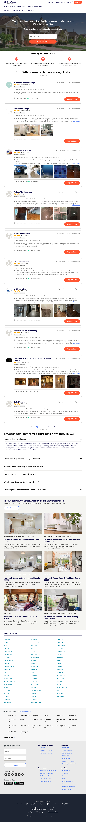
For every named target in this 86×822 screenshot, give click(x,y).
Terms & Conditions (53, 812)
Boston (32, 648)
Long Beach (8, 651)
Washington (8, 678)
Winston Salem (35, 690)
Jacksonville (8, 684)
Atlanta (6, 696)
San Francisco (9, 666)
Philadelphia (61, 645)
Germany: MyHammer (32, 804)
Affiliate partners (67, 789)
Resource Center (67, 753)
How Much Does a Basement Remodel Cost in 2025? (22, 541)
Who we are (65, 773)
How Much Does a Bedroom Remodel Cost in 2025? (22, 579)
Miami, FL (23, 720)
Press (64, 778)
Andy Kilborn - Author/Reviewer (54, 536)
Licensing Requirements (69, 764)
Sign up (15, 765)
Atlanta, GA (12, 716)
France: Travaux (21, 804)
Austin (59, 660)
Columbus (33, 699)
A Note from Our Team (68, 761)
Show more (76, 121)
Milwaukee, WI (37, 720)
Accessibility (51, 808)
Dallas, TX (47, 716)
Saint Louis (34, 666)
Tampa (6, 693)
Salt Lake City (61, 678)
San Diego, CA (61, 726)
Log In (69, 2)
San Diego (7, 663)
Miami (6, 687)
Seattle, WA (12, 732)
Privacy (33, 808)
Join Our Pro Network (46, 773)
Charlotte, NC (25, 716)
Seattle (59, 690)
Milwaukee (60, 696)
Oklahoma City (35, 703)
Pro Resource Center (46, 776)
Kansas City (34, 663)
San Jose (7, 669)
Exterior (12, 6)
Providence (61, 651)
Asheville (33, 678)
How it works (66, 770)
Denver (6, 672)
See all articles (12, 508)
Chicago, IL (36, 716)
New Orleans (34, 642)
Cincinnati (33, 693)
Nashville (60, 657)
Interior (6, 6)
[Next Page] (54, 427)
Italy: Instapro (43, 804)
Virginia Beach (62, 687)
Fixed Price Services (46, 753)
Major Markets (10, 633)
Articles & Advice (37, 6)
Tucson (6, 645)
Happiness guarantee (68, 786)
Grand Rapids (35, 654)
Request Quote (72, 99)
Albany (32, 672)
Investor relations (67, 781)
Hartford (7, 675)
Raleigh (33, 687)
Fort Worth (60, 669)
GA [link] (10, 10)
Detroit (32, 651)
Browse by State (23, 711)
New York (33, 675)
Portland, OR (24, 726)
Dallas (59, 663)
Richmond (60, 684)
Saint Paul (33, 660)
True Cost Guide (67, 750)
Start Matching (43, 41)
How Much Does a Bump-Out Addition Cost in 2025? (62, 579)
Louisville (33, 639)
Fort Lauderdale (9, 681)
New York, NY (72, 720)
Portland (60, 639)
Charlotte (33, 681)
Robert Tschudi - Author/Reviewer (15, 575)
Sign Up (77, 2)
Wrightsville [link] (16, 10)
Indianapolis (8, 703)
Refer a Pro (65, 756)
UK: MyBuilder (65, 804)
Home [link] (6, 10)
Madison (60, 693)
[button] (20, 130)
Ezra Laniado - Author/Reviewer (14, 536)
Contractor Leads (45, 778)
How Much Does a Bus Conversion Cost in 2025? (20, 617)
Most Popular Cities (9, 711)
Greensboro (34, 684)
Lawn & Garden (21, 6)
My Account (65, 747)
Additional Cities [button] (8, 737)
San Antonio (61, 675)
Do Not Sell (44, 808)
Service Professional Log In (48, 770)
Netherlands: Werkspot (54, 804)
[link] (43, 85)
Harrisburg (60, 642)
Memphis (60, 654)
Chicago (7, 699)
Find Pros (42, 747)
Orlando (7, 690)
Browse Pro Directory (46, 750)
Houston (60, 672)
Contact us (65, 784)
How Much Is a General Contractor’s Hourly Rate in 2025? (61, 618)
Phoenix (7, 642)
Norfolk (59, 681)
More (29, 6)
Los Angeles (8, 654)
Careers (64, 776)
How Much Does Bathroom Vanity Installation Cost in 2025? (62, 541)
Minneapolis (34, 657)
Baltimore (33, 645)
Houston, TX (72, 716)
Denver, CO (60, 716)
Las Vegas (33, 669)
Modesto (7, 657)
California (38, 808)
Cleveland (33, 696)
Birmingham (8, 639)
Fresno (6, 648)
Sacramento (8, 660)
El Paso (59, 666)
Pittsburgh (60, 648)
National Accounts (45, 781)
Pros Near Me (66, 758)
